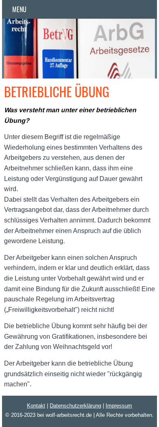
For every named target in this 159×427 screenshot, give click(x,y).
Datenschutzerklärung (75, 405)
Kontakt (36, 405)
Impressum (119, 405)
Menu (19, 9)
